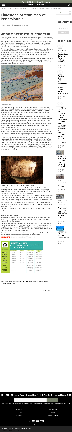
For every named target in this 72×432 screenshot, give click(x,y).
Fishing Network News (17, 8)
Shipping (19, 415)
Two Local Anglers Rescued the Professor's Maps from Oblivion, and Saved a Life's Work (62, 209)
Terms (53, 412)
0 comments (26, 25)
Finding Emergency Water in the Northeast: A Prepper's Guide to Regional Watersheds (63, 84)
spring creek (11, 283)
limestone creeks (19, 281)
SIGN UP (52, 400)
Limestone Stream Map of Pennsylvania (63, 235)
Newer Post (47, 290)
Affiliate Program (53, 415)
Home (4, 8)
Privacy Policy (19, 412)
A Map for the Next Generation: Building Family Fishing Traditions (63, 56)
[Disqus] (27, 316)
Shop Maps (19, 409)
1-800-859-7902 (37, 421)
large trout (8, 281)
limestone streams (32, 281)
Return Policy (53, 409)
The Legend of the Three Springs (62, 183)
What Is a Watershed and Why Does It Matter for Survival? (62, 161)
